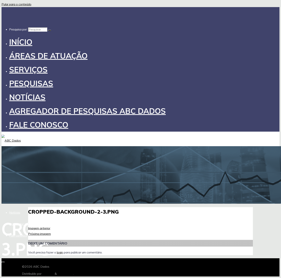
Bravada (47, 274)
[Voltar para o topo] (3, 262)
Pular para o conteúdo (16, 4)
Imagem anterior (39, 228)
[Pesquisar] (49, 30)
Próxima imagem (39, 234)
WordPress (65, 274)
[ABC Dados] (11, 140)
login (60, 252)
